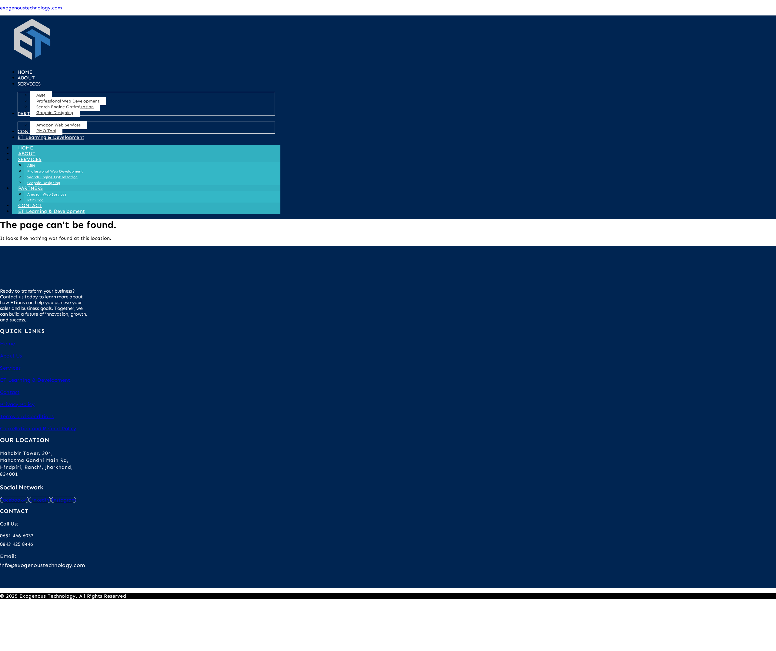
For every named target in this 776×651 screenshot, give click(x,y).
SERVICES (30, 159)
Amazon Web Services (46, 194)
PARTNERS (30, 188)
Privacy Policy (17, 404)
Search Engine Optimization (52, 177)
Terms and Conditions (27, 416)
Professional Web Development (55, 171)
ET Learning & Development (51, 211)
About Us (11, 356)
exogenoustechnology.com (31, 8)
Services (10, 368)
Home (7, 344)
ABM (31, 165)
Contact (9, 392)
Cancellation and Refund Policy (38, 428)
